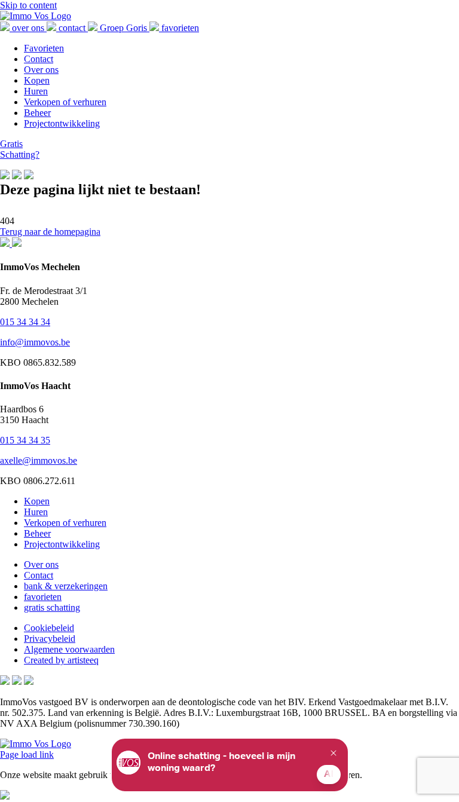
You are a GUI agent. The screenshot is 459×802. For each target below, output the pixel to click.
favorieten (179, 28)
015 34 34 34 (25, 322)
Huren (36, 512)
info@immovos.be (35, 342)
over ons (28, 28)
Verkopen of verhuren (65, 523)
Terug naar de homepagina (50, 231)
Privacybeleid (49, 638)
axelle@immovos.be (38, 460)
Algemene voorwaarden (69, 649)
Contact (38, 575)
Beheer (37, 533)
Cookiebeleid (49, 628)
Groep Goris (123, 28)
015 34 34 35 (25, 440)
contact (72, 28)
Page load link (27, 754)
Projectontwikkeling (62, 544)
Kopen (37, 501)
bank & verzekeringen (66, 586)
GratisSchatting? (19, 149)
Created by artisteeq (61, 660)
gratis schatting (52, 607)
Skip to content (28, 5)
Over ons (41, 564)
